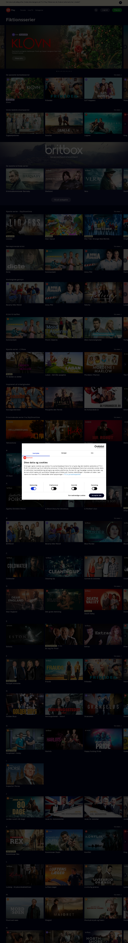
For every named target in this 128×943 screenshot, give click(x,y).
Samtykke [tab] (36, 453)
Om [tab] (92, 453)
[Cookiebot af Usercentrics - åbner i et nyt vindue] (96, 446)
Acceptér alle (96, 495)
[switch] (54, 488)
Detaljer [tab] (64, 453)
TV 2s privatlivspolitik (72, 474)
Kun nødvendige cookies (76, 495)
